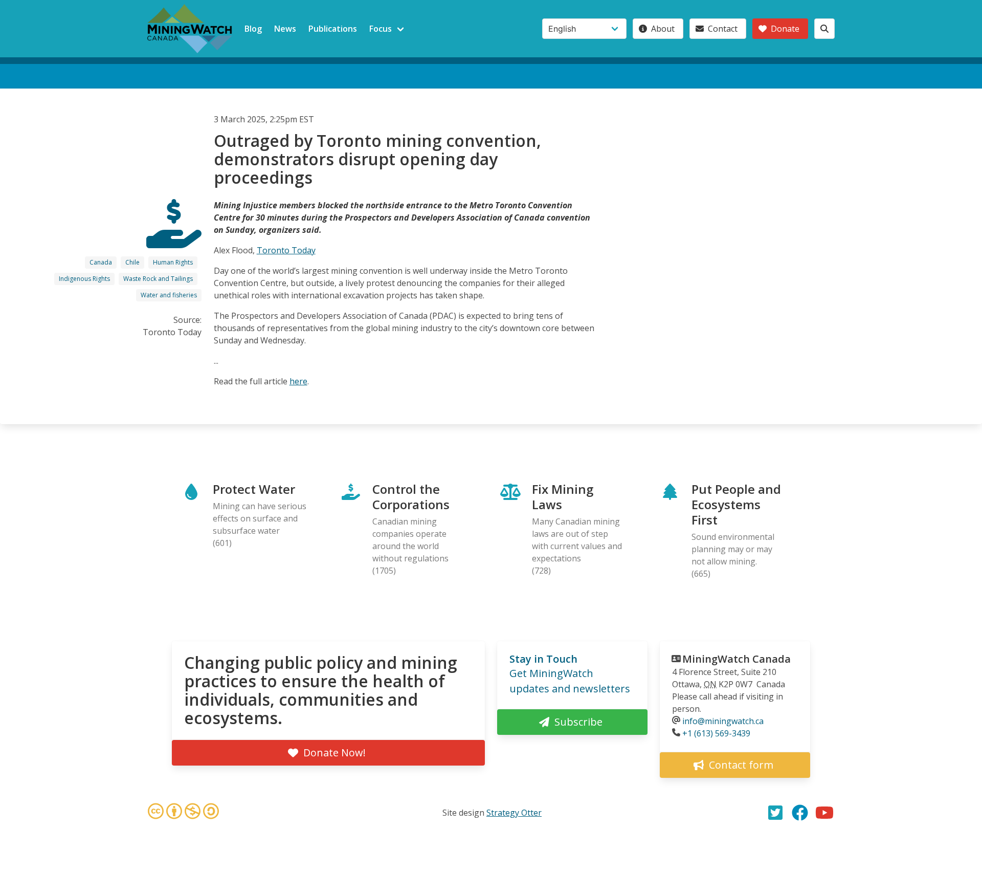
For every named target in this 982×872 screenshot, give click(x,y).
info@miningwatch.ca (723, 721)
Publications (332, 28)
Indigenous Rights (84, 278)
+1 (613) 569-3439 (716, 733)
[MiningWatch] (189, 28)
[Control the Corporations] (174, 239)
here (298, 381)
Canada (101, 262)
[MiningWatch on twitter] (775, 812)
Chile (132, 262)
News (285, 28)
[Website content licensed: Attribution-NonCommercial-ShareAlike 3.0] (183, 812)
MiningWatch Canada (736, 659)
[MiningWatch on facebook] (800, 812)
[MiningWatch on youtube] (824, 812)
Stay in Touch (543, 659)
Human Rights (173, 262)
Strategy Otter (514, 812)
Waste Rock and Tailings (158, 278)
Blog (253, 28)
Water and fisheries (169, 295)
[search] (824, 28)
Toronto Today (286, 250)
